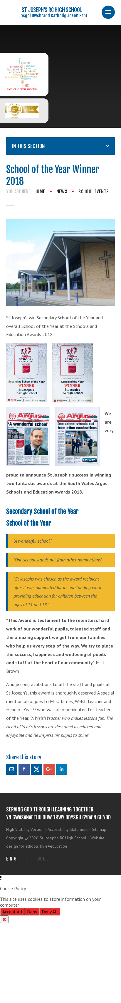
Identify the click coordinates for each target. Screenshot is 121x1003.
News (62, 191)
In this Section (28, 146)
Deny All (50, 912)
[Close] (4, 919)
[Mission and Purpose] (22, 74)
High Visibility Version (24, 829)
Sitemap (99, 829)
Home (39, 191)
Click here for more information (52, 905)
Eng (12, 859)
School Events (93, 191)
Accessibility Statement (68, 829)
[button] (60, 878)
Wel (44, 859)
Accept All (12, 912)
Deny (32, 912)
